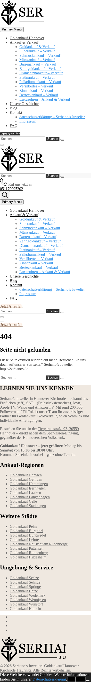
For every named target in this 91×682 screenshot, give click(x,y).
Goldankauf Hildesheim (28, 557)
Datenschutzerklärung (49, 679)
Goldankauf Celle (23, 501)
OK (71, 679)
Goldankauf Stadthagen (28, 506)
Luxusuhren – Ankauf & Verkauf (44, 99)
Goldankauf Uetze (24, 591)
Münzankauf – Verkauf (37, 60)
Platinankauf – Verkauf (37, 77)
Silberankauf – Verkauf (37, 51)
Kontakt (16, 112)
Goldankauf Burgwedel (28, 535)
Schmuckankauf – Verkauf (39, 55)
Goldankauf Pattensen (26, 548)
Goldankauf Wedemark (27, 595)
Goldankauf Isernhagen (28, 488)
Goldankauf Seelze (24, 578)
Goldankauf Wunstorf (26, 604)
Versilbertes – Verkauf (36, 86)
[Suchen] (62, 140)
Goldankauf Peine (23, 526)
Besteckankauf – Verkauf (38, 95)
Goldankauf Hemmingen (29, 484)
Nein (80, 679)
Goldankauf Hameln (25, 608)
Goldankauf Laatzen (25, 492)
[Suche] (5, 195)
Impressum (27, 121)
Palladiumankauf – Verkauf (40, 82)
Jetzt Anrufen (10, 134)
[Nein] (88, 680)
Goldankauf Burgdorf (26, 531)
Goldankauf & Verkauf (37, 47)
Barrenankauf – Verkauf (37, 64)
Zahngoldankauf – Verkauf (40, 69)
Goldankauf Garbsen (26, 475)
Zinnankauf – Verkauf (36, 90)
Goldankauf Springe (25, 587)
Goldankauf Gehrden (26, 479)
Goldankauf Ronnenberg (29, 553)
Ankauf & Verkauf (24, 42)
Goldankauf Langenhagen (30, 497)
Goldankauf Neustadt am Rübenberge (39, 544)
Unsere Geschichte (24, 104)
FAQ (13, 126)
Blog (13, 108)
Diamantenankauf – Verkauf (41, 73)
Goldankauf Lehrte (24, 540)
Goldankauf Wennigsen (28, 600)
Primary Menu (12, 29)
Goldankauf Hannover (27, 38)
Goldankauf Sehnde (25, 582)
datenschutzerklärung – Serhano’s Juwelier (52, 117)
